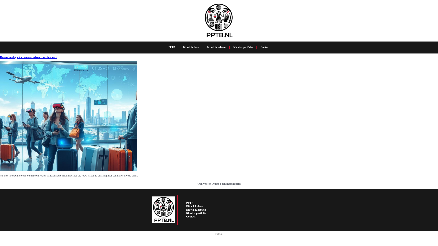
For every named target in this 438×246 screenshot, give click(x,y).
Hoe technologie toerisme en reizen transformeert (28, 57)
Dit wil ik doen (191, 47)
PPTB (172, 47)
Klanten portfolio (243, 47)
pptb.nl (219, 234)
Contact (265, 47)
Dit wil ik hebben (216, 47)
